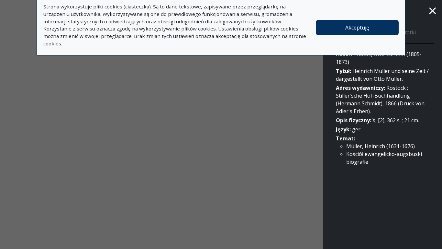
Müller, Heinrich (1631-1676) (380, 146)
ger (356, 129)
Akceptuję (357, 27)
